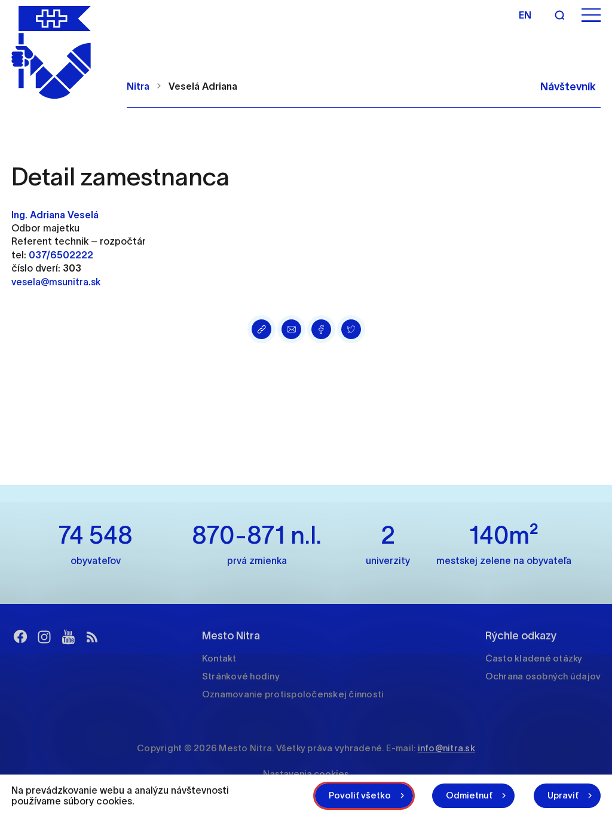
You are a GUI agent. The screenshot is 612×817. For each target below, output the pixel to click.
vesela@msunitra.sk (55, 281)
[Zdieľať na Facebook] (321, 329)
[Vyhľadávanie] (559, 15)
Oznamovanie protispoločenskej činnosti (293, 694)
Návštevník (568, 87)
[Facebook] (20, 637)
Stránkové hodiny (241, 676)
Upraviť (563, 795)
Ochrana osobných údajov (543, 676)
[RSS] (92, 637)
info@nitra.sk (446, 748)
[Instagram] (44, 637)
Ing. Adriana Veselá (55, 214)
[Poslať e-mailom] (291, 329)
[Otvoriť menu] (591, 15)
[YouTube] (68, 637)
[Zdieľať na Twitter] (351, 329)
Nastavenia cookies (306, 774)
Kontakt (219, 658)
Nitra (138, 86)
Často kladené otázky (534, 658)
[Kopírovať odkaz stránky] (261, 329)
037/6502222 (61, 254)
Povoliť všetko (360, 795)
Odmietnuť (469, 795)
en (525, 15)
